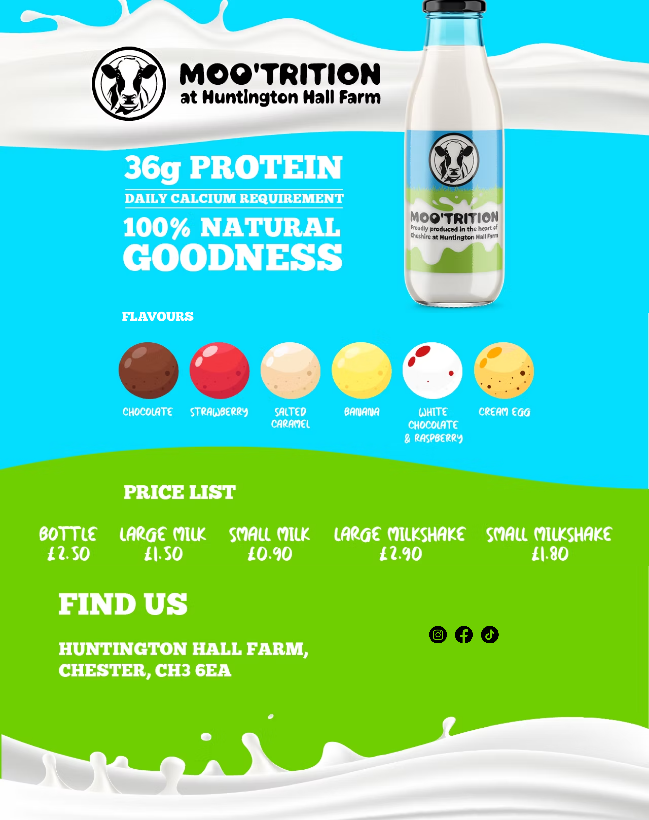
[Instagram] (438, 634)
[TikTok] (490, 634)
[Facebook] (464, 634)
